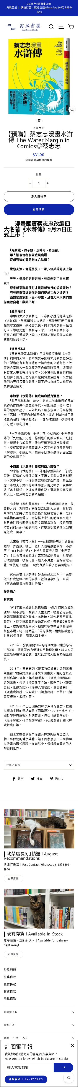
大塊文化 (39, 128)
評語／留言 (13, 765)
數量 (39, 174)
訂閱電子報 (11, 1012)
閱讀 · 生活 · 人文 (16, 1037)
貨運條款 (10, 991)
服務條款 (10, 977)
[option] (39, 8)
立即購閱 (13, 878)
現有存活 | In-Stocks (26, 1079)
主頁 (38, 121)
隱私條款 (10, 998)
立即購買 (39, 209)
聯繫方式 (9, 1025)
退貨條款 (10, 984)
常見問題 (10, 970)
